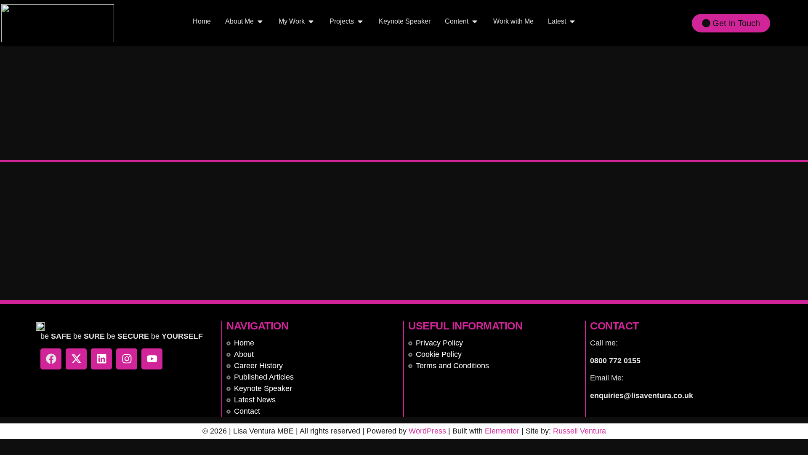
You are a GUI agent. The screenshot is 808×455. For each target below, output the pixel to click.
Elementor (502, 431)
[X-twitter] (76, 358)
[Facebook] (50, 358)
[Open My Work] (311, 21)
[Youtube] (151, 358)
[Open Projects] (360, 21)
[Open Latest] (572, 21)
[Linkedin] (101, 358)
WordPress (427, 431)
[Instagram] (126, 358)
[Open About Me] (260, 21)
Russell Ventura (579, 431)
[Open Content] (474, 21)
